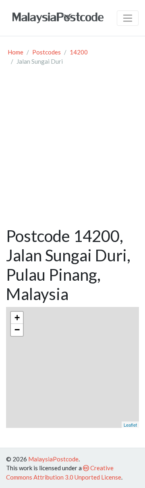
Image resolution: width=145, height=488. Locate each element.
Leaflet (130, 424)
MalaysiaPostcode (53, 459)
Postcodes (46, 52)
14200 (79, 52)
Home (15, 52)
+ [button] (17, 318)
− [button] (17, 330)
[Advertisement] (72, 149)
